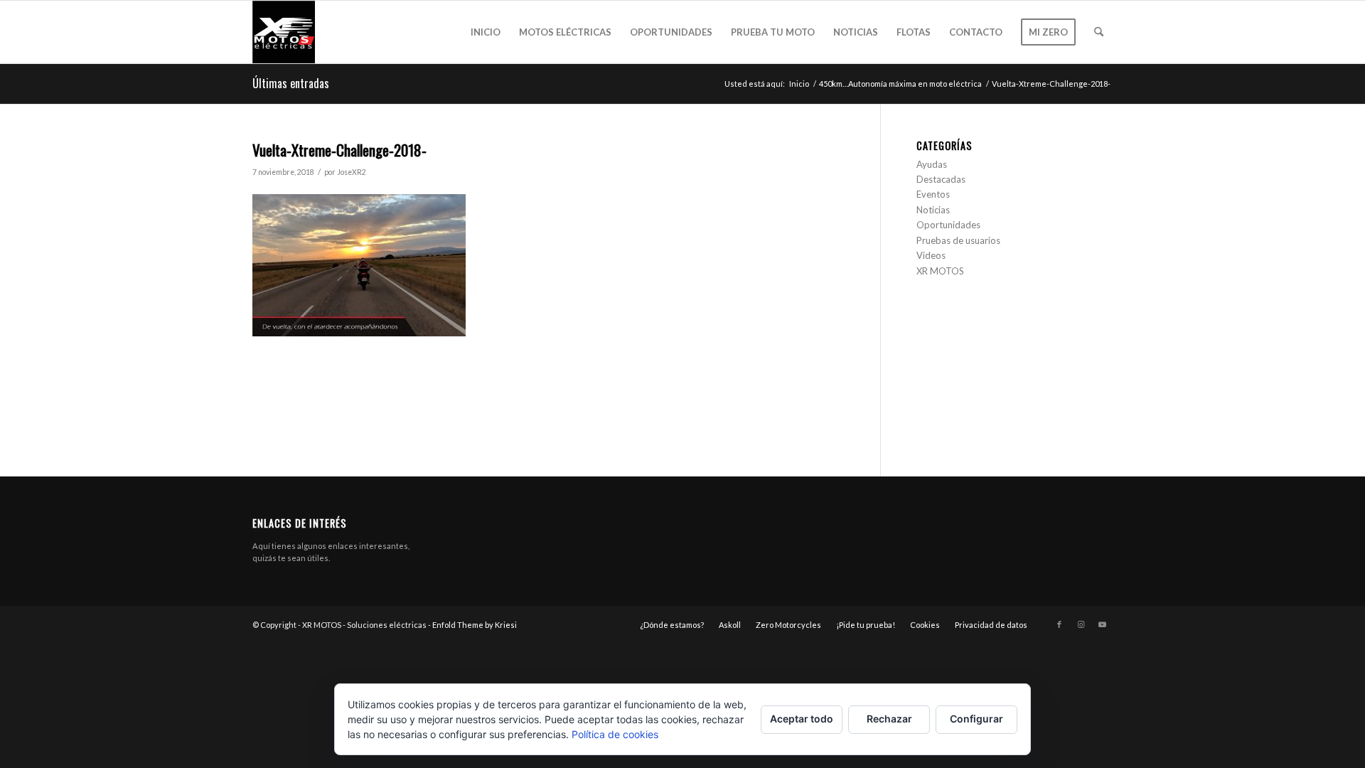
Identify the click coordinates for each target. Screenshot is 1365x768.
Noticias (933, 209)
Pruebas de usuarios (958, 240)
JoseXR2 (351, 172)
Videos (931, 255)
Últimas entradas (290, 83)
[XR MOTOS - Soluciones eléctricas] (283, 32)
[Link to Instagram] (1080, 624)
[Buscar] (1099, 32)
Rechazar (889, 719)
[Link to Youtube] (1102, 624)
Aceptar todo (801, 719)
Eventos (933, 194)
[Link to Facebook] (1059, 624)
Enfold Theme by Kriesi (474, 624)
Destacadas (940, 179)
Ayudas (931, 164)
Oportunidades (948, 224)
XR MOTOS (940, 271)
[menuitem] (485, 32)
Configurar (976, 719)
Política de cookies (615, 734)
